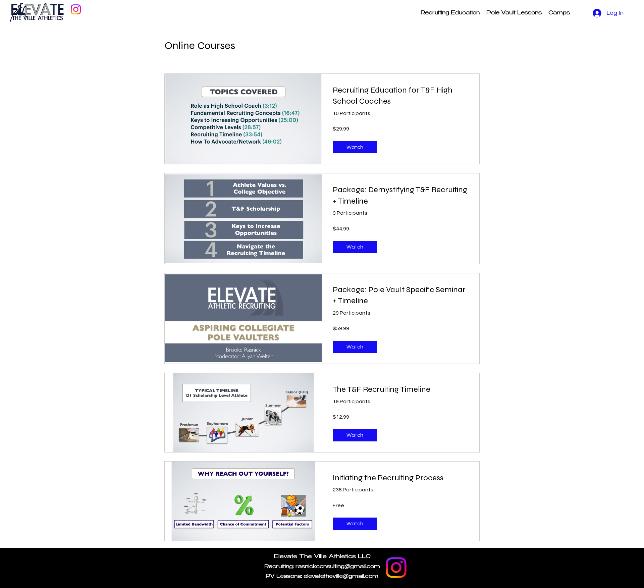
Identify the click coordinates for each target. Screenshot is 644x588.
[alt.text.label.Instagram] (76, 9)
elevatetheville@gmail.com (341, 576)
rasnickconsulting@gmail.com (338, 567)
